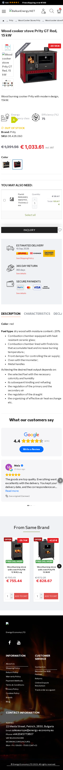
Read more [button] (12, 490)
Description (10, 313)
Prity (11, 20)
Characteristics (37, 313)
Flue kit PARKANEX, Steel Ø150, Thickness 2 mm (23, 199)
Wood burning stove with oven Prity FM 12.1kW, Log (16, 569)
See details (21, 273)
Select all (30, 214)
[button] (8, 49)
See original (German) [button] (19, 496)
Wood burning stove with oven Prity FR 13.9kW (46, 569)
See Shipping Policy (25, 258)
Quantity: (36, 194)
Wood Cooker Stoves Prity (29, 20)
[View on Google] (8, 467)
